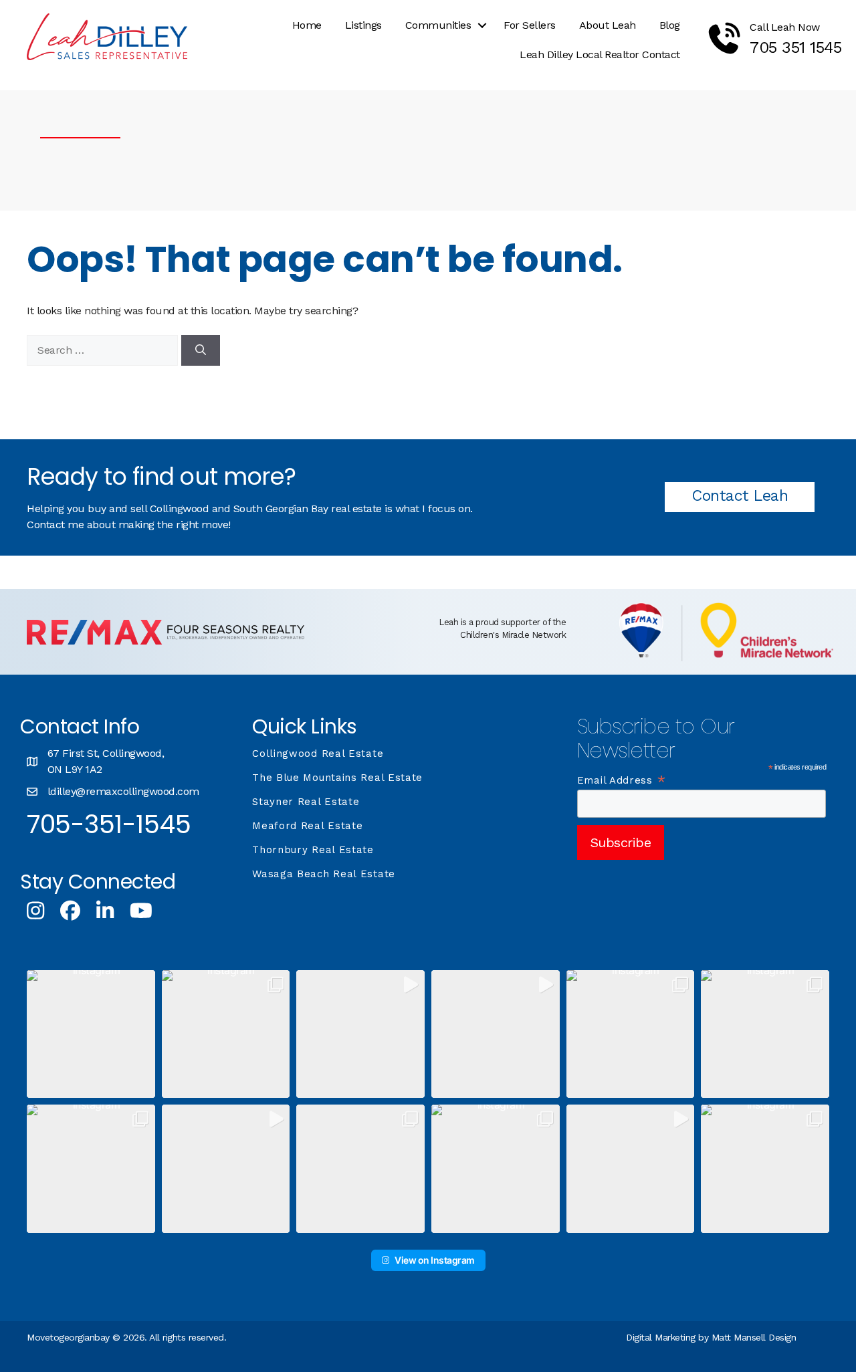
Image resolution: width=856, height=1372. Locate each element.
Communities (438, 25)
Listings (363, 25)
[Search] (200, 350)
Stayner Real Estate (305, 802)
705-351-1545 (109, 824)
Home (307, 25)
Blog (669, 25)
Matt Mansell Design (754, 1337)
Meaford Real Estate (307, 826)
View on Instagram (435, 1260)
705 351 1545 (795, 47)
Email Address (622, 780)
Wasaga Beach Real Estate (323, 874)
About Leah (607, 25)
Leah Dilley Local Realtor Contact (600, 54)
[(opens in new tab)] (165, 641)
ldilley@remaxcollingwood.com (123, 791)
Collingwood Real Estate (317, 754)
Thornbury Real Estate (313, 850)
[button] (482, 25)
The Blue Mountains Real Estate (337, 778)
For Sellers (530, 25)
